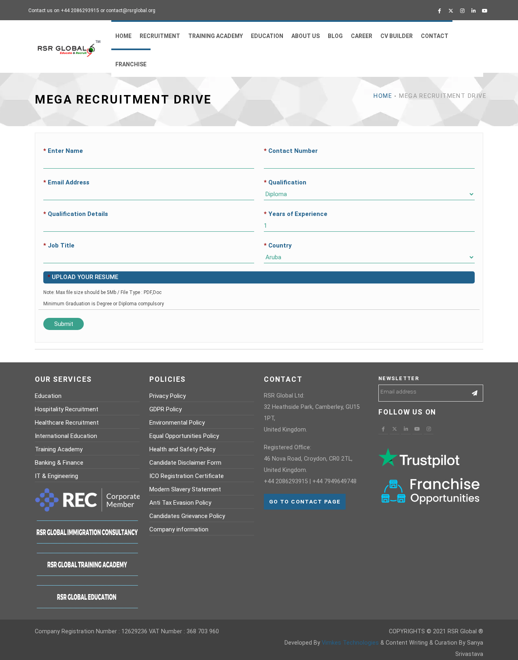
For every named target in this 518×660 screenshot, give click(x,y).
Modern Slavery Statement (185, 489)
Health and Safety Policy (182, 449)
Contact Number (291, 150)
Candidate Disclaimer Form (185, 462)
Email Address (66, 182)
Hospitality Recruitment (66, 409)
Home (123, 36)
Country (278, 245)
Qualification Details (75, 214)
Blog (335, 36)
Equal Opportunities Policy (184, 436)
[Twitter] (451, 11)
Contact (434, 36)
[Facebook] (439, 11)
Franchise (130, 64)
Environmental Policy (177, 422)
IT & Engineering (56, 476)
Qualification (285, 182)
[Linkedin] (473, 11)
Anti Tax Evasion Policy (180, 502)
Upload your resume (82, 277)
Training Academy (215, 36)
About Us (305, 36)
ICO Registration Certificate (186, 476)
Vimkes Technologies (350, 642)
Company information (178, 529)
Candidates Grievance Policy (187, 516)
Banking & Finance (59, 462)
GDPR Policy (165, 409)
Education (267, 36)
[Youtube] (485, 11)
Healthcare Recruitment (67, 422)
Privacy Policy (167, 396)
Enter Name (63, 150)
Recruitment (160, 36)
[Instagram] (462, 11)
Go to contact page (304, 501)
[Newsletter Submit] (475, 393)
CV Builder (396, 36)
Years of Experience (295, 214)
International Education (66, 436)
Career (361, 36)
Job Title (58, 245)
